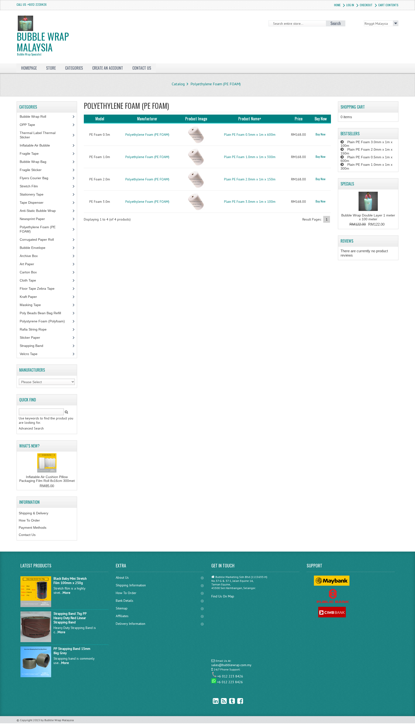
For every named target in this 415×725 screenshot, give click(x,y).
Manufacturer (147, 119)
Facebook (236, 701)
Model (99, 119)
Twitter (228, 701)
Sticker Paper (33, 337)
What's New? (29, 446)
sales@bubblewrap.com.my (231, 665)
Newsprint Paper (35, 219)
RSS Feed (220, 701)
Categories (74, 68)
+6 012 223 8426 (230, 676)
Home (337, 5)
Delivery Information (130, 623)
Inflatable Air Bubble (37, 145)
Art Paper (30, 264)
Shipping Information (131, 585)
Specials (347, 184)
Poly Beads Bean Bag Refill (43, 313)
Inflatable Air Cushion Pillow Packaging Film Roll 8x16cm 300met (47, 479)
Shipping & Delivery (33, 513)
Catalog (178, 83)
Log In (350, 5)
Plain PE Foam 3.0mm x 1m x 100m (249, 201)
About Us (122, 577)
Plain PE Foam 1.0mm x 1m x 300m (249, 157)
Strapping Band (34, 346)
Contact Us (27, 535)
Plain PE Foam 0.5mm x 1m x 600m (249, 134)
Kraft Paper (31, 297)
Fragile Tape (32, 153)
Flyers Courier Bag (37, 178)
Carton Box (32, 272)
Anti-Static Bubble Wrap (40, 211)
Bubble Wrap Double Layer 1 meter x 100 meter (368, 217)
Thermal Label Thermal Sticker (37, 135)
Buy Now (320, 134)
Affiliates (122, 616)
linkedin (212, 701)
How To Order (29, 520)
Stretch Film (32, 186)
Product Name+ (249, 119)
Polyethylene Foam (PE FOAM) (215, 83)
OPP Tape (30, 125)
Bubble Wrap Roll (35, 116)
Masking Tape (33, 305)
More (66, 592)
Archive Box (31, 256)
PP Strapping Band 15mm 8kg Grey (72, 650)
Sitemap (122, 608)
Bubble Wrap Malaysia (43, 42)
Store (51, 68)
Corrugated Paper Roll (39, 239)
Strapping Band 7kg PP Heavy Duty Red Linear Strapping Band (70, 617)
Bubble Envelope (35, 248)
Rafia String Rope (36, 329)
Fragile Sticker (33, 170)
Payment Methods (32, 527)
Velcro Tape (28, 354)
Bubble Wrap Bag (37, 162)
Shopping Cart (353, 107)
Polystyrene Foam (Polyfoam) (45, 321)
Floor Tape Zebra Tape (40, 288)
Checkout (366, 5)
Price (298, 119)
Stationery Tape (34, 194)
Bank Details (124, 600)
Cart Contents (388, 5)
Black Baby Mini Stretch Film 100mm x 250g (70, 580)
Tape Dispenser (34, 202)
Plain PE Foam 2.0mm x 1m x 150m (249, 179)
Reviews (347, 241)
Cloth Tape (30, 280)
